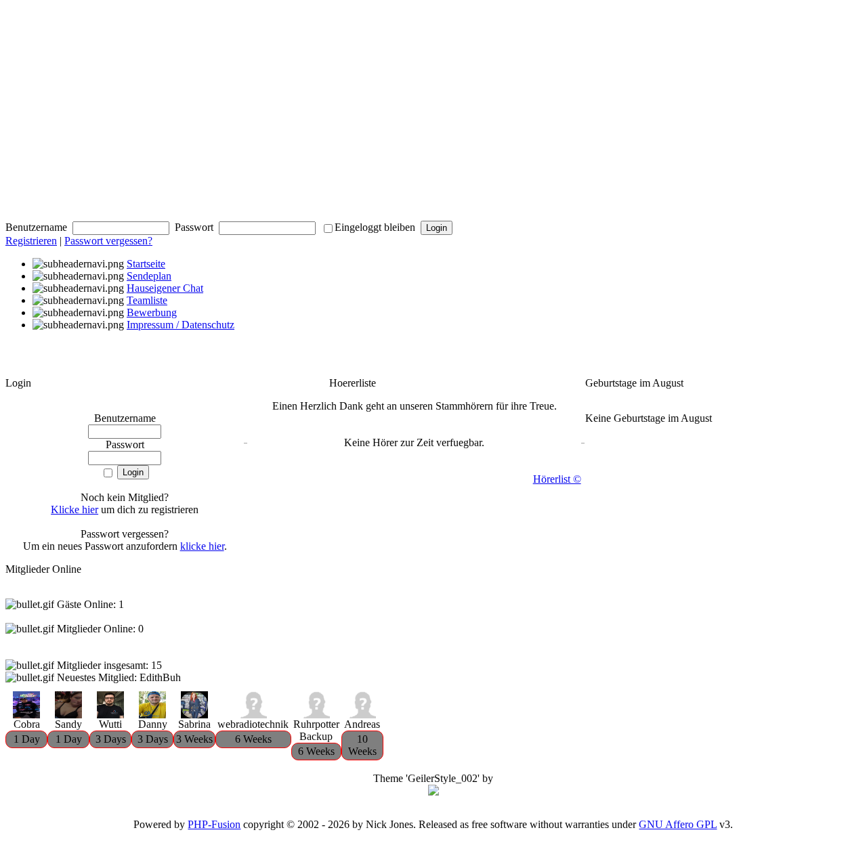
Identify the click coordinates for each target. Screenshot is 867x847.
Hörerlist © (557, 479)
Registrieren (31, 240)
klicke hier (202, 546)
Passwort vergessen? (108, 240)
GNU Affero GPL (678, 824)
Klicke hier (74, 509)
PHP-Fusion (214, 824)
